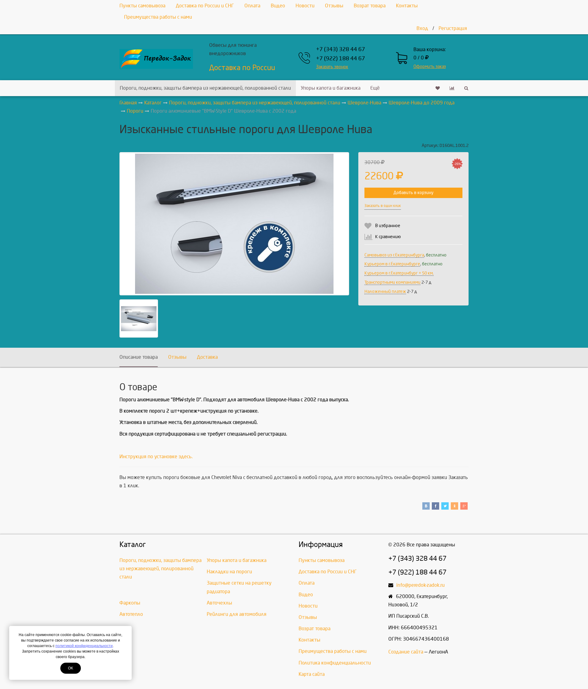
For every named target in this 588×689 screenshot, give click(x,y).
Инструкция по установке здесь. (156, 456)
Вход (422, 28)
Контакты (407, 5)
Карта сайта (312, 674)
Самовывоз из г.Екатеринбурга (394, 255)
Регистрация (453, 28)
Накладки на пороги (229, 571)
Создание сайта (405, 651)
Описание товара (138, 357)
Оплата (252, 5)
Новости (305, 5)
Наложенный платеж (385, 291)
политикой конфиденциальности (84, 646)
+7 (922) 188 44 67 (340, 59)
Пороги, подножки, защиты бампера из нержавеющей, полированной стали (205, 88)
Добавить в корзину (413, 192)
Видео (278, 5)
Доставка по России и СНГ (205, 5)
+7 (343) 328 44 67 (340, 49)
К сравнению (388, 236)
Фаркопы (129, 602)
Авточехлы (219, 602)
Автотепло (131, 614)
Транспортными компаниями (392, 282)
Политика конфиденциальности (335, 662)
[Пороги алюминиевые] (234, 223)
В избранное (387, 225)
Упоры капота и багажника (330, 88)
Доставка (207, 357)
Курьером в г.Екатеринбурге (392, 264)
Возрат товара (370, 5)
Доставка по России (242, 68)
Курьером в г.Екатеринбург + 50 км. (399, 273)
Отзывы (334, 5)
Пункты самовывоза (142, 5)
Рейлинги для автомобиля (236, 614)
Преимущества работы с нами (158, 17)
